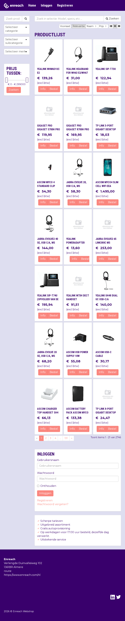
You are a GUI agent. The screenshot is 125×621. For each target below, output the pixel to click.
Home (32, 5)
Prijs (101, 26)
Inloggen (46, 5)
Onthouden (48, 485)
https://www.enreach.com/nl (22, 574)
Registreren (65, 5)
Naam (90, 26)
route (7, 571)
